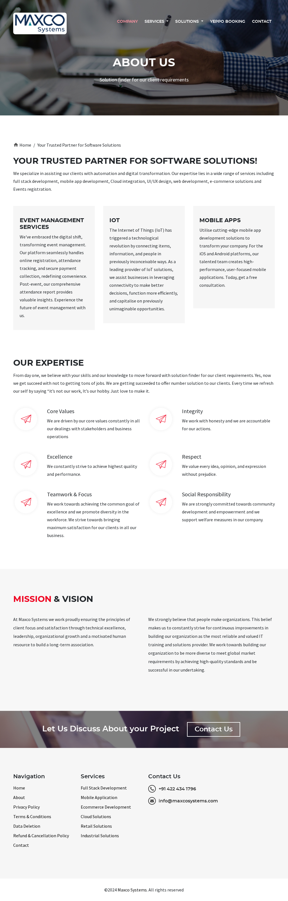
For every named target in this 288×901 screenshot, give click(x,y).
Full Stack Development (104, 788)
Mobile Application (99, 797)
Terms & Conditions (32, 816)
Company (127, 22)
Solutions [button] (187, 22)
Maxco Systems (132, 890)
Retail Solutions (96, 826)
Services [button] (155, 22)
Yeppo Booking (227, 22)
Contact (261, 22)
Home (22, 145)
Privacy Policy (26, 807)
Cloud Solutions (96, 816)
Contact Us (214, 729)
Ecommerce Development (106, 807)
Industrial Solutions (100, 835)
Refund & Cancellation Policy (41, 835)
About (19, 797)
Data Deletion (26, 826)
